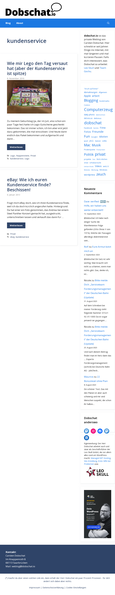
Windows (103, 170)
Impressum (34, 587)
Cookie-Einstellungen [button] (76, 587)
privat (100, 154)
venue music (89, 166)
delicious (97, 118)
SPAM (86, 163)
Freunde (98, 131)
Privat (33, 155)
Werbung (94, 170)
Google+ (94, 137)
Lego (12, 155)
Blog (8, 23)
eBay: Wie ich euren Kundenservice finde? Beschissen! (29, 185)
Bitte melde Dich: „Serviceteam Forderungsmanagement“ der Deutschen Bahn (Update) (97, 289)
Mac (87, 145)
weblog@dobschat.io (23, 566)
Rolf (86, 246)
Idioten (103, 136)
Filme (103, 127)
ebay (12, 237)
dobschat (93, 123)
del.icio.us (88, 118)
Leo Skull (89, 67)
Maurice (88, 376)
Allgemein (103, 92)
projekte (87, 159)
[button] (108, 23)
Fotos (87, 131)
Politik (89, 154)
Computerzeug (98, 109)
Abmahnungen (90, 92)
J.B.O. (91, 140)
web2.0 (106, 166)
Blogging (91, 100)
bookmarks (104, 101)
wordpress (89, 174)
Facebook (88, 128)
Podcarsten (100, 150)
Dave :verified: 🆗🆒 (95, 201)
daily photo (89, 114)
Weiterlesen (16, 147)
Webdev (87, 170)
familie (96, 128)
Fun (87, 136)
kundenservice (16, 158)
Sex (93, 159)
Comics (87, 105)
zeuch (101, 174)
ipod (86, 141)
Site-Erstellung (90, 461)
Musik (96, 145)
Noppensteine (22, 155)
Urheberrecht (95, 162)
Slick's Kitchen (101, 159)
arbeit (96, 95)
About (19, 23)
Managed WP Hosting (101, 458)
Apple (87, 95)
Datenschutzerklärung (53, 587)
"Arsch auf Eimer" (91, 89)
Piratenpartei (89, 149)
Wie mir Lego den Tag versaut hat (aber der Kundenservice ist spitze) (37, 68)
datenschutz (100, 115)
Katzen (98, 141)
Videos (98, 166)
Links (104, 140)
